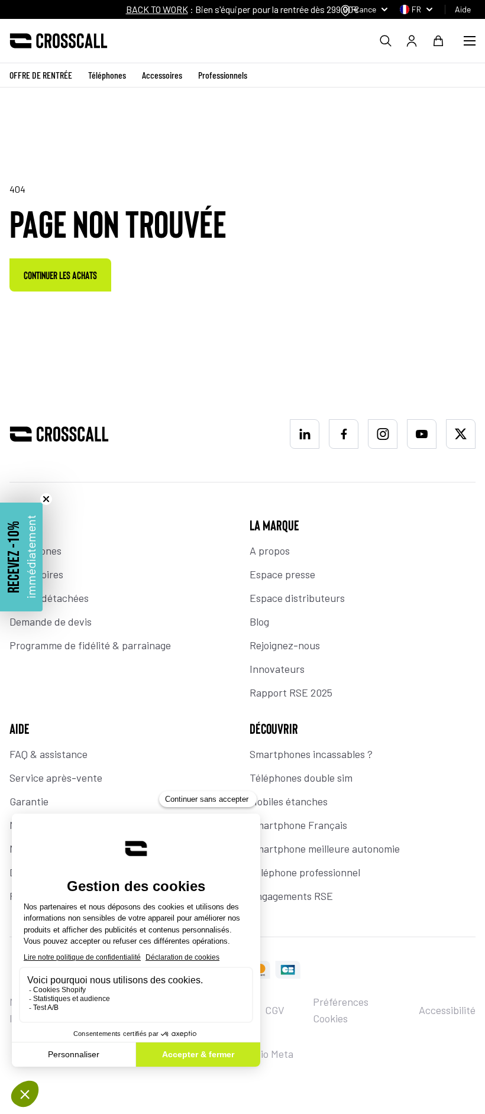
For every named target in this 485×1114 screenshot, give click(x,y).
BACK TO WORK (157, 9)
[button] (21, 557)
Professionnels (222, 74)
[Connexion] (412, 41)
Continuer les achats (60, 274)
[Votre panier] (438, 40)
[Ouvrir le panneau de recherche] (386, 41)
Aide (463, 9)
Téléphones (107, 74)
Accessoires (162, 74)
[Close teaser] (46, 499)
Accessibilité (447, 1009)
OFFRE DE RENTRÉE (40, 74)
